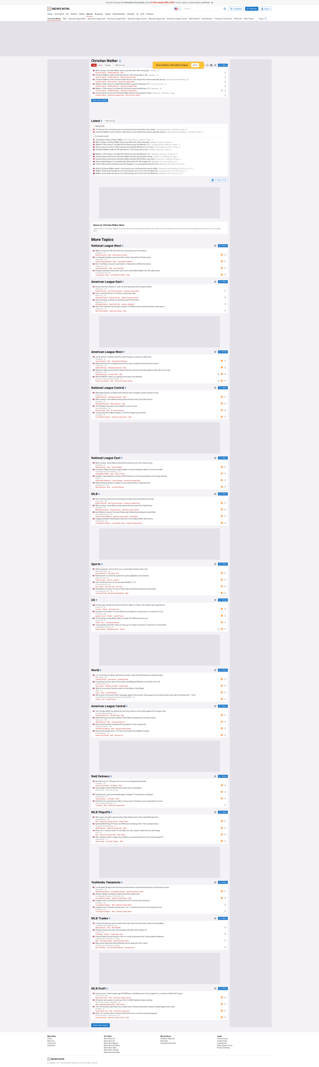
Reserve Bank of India (128, 77)
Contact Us (51, 1043)
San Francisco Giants (132, 95)
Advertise (164, 1041)
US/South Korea (100, 679)
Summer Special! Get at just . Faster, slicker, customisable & (158, 2)
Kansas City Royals (102, 381)
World (81, 14)
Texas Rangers (100, 361)
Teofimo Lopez (100, 580)
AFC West (111, 573)
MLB (65, 19)
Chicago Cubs (113, 374)
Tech (142, 14)
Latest (100, 65)
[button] (119, 65)
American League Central (177, 19)
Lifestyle (130, 14)
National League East (157, 19)
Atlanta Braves (115, 404)
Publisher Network (167, 1039)
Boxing (116, 580)
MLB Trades (248, 19)
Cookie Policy (222, 1041)
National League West (77, 19)
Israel (102, 693)
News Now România (112, 1045)
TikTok (97, 622)
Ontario (106, 934)
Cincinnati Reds (100, 593)
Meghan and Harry (111, 686)
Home (50, 14)
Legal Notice (222, 1043)
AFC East (119, 586)
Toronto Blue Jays (117, 934)
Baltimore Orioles (116, 311)
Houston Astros (100, 73)
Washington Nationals (119, 361)
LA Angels (113, 785)
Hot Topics (59, 14)
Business (99, 14)
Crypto (108, 14)
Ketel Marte (134, 516)
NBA (128, 275)
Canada (98, 609)
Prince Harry (99, 686)
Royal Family (123, 686)
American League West (116, 19)
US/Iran (98, 699)
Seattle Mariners (113, 73)
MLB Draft (238, 19)
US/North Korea (123, 679)
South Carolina (100, 629)
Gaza (97, 693)
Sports (89, 14)
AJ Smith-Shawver (118, 487)
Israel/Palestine (111, 693)
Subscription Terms (224, 1045)
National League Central (137, 19)
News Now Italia (110, 1048)
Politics (74, 14)
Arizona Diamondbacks (103, 261)
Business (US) (114, 609)
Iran (103, 699)
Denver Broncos (101, 573)
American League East (96, 19)
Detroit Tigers (123, 821)
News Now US (109, 1041)
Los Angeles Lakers (102, 275)
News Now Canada (111, 1050)
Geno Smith (99, 586)
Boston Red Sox (100, 255)
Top (94, 65)
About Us (51, 1041)
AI (137, 14)
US (67, 14)
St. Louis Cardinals (117, 410)
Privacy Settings (223, 1048)
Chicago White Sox (101, 715)
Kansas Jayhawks (128, 304)
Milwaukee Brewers (115, 368)
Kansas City (119, 735)
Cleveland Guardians (102, 728)
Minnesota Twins (101, 998)
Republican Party (113, 629)
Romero (110, 580)
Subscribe (51, 1045)
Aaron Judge (99, 841)
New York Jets (110, 586)
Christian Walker (54, 19)
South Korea (112, 679)
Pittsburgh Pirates (101, 297)
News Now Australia (112, 1052)
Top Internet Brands (112, 622)
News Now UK (109, 1039)
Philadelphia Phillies (102, 474)
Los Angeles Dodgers (125, 261)
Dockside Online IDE (168, 1043)
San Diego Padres (101, 268)
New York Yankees (101, 311)
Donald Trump (118, 616)
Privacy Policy (222, 1039)
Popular (108, 65)
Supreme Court (100, 616)
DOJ (102, 622)
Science (149, 14)
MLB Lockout (112, 82)
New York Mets (119, 268)
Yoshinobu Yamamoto (223, 19)
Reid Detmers (207, 19)
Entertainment (119, 14)
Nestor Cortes (120, 474)
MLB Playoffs (194, 19)
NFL (117, 573)
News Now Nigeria (111, 1043)
